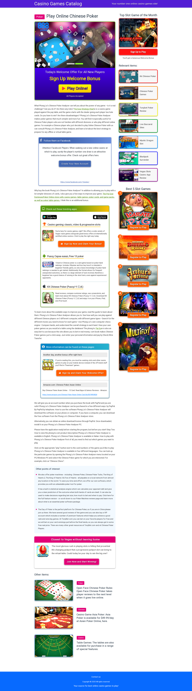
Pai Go (98, 328)
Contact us (96, 677)
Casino (81, 638)
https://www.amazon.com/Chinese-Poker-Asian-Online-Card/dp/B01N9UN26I (69, 395)
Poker (39, 16)
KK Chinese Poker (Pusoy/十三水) (65, 286)
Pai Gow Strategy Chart (84, 109)
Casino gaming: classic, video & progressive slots (73, 224)
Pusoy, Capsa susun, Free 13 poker (65, 256)
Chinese (81, 610)
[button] (41, 45)
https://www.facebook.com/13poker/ (74, 182)
